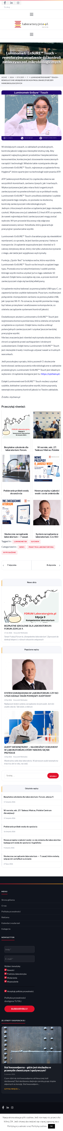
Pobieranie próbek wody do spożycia (20, 826)
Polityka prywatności (11, 911)
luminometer (20, 541)
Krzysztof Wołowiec (21, 633)
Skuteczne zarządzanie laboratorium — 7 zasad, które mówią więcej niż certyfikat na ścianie (31, 857)
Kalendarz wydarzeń (10, 923)
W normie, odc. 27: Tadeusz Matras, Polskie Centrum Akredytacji (28, 811)
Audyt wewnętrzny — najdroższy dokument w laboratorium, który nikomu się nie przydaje (31, 750)
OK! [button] (51, 1126)
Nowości (10, 970)
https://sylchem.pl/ (50, 374)
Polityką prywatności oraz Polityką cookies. (27, 1126)
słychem (35, 541)
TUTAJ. (18, 1001)
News (21, 547)
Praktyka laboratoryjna (41, 547)
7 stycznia (11, 565)
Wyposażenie (9, 552)
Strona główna (8, 900)
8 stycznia (51, 565)
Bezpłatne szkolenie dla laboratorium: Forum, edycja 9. (29, 797)
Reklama (5, 917)
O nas (4, 906)
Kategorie (5, 929)
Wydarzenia (12, 978)
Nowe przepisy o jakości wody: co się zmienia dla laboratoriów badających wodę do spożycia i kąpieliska (32, 841)
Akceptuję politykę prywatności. (20, 991)
